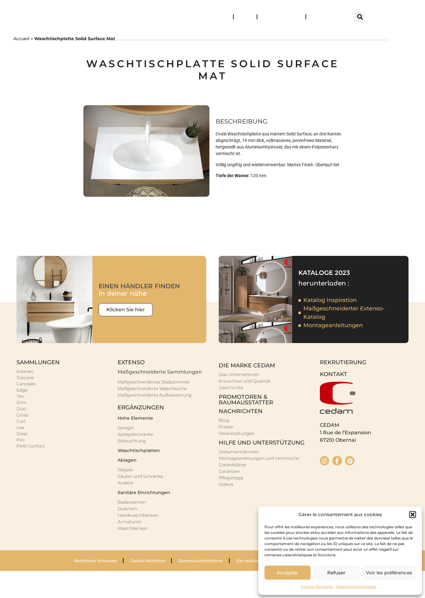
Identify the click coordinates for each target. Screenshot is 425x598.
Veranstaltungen (326, 16)
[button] (412, 514)
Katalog (222, 16)
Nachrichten (241, 411)
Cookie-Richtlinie (317, 586)
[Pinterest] (349, 460)
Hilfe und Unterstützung (262, 442)
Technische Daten (278, 16)
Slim (21, 402)
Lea (20, 427)
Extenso (25, 371)
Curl (21, 421)
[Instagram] (324, 460)
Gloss (22, 415)
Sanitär (300, 32)
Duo (21, 409)
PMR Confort (30, 446)
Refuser (336, 573)
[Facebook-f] (337, 460)
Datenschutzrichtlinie (356, 586)
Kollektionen (106, 32)
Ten (20, 396)
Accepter (287, 573)
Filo (20, 440)
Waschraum (241, 32)
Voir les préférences (389, 573)
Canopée (25, 384)
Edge (22, 390)
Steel (21, 433)
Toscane (25, 377)
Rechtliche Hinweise (95, 560)
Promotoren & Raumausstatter (246, 399)
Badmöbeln (175, 32)
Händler (245, 16)
